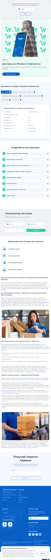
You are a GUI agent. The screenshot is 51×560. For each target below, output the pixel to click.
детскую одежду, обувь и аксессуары (40, 347)
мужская (26, 378)
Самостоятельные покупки (10, 494)
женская (31, 378)
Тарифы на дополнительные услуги (10, 96)
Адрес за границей (8, 492)
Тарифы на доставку (11, 74)
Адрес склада (5, 92)
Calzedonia (46, 302)
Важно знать (16, 99)
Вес (6, 227)
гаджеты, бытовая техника (8, 379)
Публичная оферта (38, 542)
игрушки (46, 378)
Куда (27, 221)
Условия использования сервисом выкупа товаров (41, 545)
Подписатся (25, 478)
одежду (9, 301)
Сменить (25, 13)
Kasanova (3, 303)
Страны (20, 494)
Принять (43, 553)
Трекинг (5, 499)
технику (14, 301)
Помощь (20, 502)
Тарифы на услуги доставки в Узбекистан (23, 92)
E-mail (12, 470)
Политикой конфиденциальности (26, 556)
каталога (23, 357)
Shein (7, 303)
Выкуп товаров (6, 497)
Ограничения (5, 99)
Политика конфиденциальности (40, 540)
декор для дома (22, 379)
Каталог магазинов (23, 497)
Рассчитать (36, 230)
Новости (20, 499)
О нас (19, 492)
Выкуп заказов (6, 390)
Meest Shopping (6, 441)
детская (22, 378)
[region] (25, 121)
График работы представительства (32, 96)
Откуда (7, 221)
